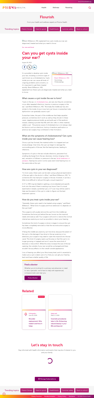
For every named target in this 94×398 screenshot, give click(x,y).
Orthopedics (32, 313)
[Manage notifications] (4, 393)
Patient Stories (27, 29)
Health (43, 7)
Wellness (56, 7)
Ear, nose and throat (28, 47)
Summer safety (67, 29)
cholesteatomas (42, 102)
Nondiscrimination (49, 396)
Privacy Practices (37, 396)
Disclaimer (72, 396)
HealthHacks (54, 29)
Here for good (41, 29)
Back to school (82, 29)
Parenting (68, 7)
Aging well (54, 313)
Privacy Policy (62, 396)
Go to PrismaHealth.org (84, 1)
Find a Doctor (33, 278)
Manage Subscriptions (48, 379)
